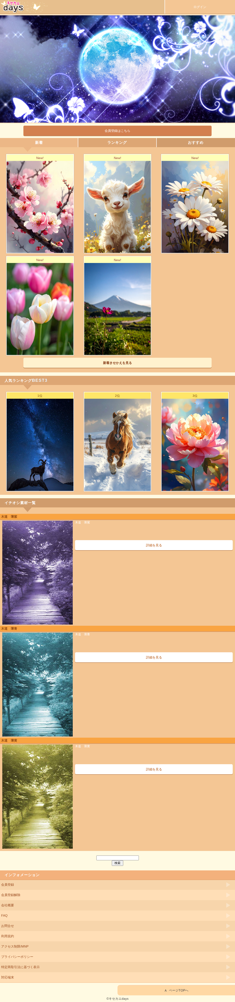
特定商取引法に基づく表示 (20, 967)
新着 (39, 142)
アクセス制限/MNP (14, 946)
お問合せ (7, 926)
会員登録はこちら (117, 131)
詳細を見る (154, 545)
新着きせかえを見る (117, 363)
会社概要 (7, 905)
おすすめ (196, 142)
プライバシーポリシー (17, 957)
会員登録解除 (10, 895)
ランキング (117, 142)
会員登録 (7, 884)
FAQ (4, 915)
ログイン (199, 7)
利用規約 (7, 936)
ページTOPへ (176, 990)
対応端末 (7, 977)
